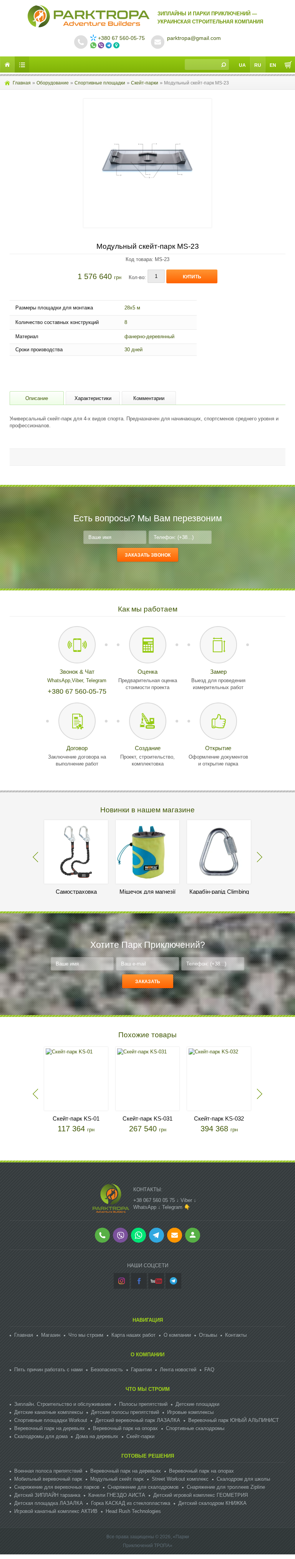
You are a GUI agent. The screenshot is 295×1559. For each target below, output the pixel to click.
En (273, 65)
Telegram (96, 680)
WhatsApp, (59, 680)
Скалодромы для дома (41, 1436)
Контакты (236, 1335)
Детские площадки (197, 1404)
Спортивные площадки (100, 83)
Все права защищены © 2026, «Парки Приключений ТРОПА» (147, 1541)
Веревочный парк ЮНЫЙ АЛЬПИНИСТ (233, 1420)
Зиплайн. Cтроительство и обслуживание (62, 1404)
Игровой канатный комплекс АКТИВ (56, 1511)
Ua (242, 65)
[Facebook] (139, 1281)
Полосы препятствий (143, 1404)
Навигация (148, 1320)
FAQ (209, 1369)
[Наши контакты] (117, 46)
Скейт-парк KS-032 (219, 1118)
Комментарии (148, 398)
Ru (257, 65)
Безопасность (107, 1369)
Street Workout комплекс (180, 1479)
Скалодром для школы (243, 1479)
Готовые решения (147, 1456)
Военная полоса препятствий (48, 1471)
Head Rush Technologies (133, 1511)
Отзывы (208, 1335)
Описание (36, 398)
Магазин (50, 1335)
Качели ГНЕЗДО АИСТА (116, 1495)
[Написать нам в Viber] (102, 46)
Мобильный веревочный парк (48, 1479)
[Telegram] (173, 1281)
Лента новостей (178, 1369)
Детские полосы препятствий (125, 1412)
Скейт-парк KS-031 (147, 1118)
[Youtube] (156, 1281)
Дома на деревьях (97, 1436)
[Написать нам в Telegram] (109, 46)
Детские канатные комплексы (48, 1412)
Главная (22, 83)
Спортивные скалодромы (195, 1428)
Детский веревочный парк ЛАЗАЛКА (137, 1420)
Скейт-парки (144, 83)
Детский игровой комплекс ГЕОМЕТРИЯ (200, 1495)
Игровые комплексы (190, 1412)
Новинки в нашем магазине (147, 810)
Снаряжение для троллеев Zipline (226, 1487)
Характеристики (93, 398)
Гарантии (141, 1369)
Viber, (79, 680)
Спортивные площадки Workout (50, 1420)
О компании (177, 1335)
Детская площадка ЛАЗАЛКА (48, 1503)
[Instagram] (121, 1281)
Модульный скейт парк (117, 1479)
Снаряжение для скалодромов (143, 1487)
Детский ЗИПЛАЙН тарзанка (47, 1495)
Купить (192, 276)
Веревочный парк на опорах (125, 1428)
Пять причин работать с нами (48, 1369)
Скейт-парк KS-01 (76, 1118)
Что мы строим (85, 1335)
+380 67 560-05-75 (121, 38)
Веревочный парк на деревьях (49, 1428)
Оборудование (52, 83)
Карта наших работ (133, 1335)
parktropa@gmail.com (194, 38)
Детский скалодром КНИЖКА (212, 1503)
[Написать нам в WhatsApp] (94, 46)
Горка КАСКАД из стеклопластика (130, 1503)
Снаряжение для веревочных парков (56, 1487)
